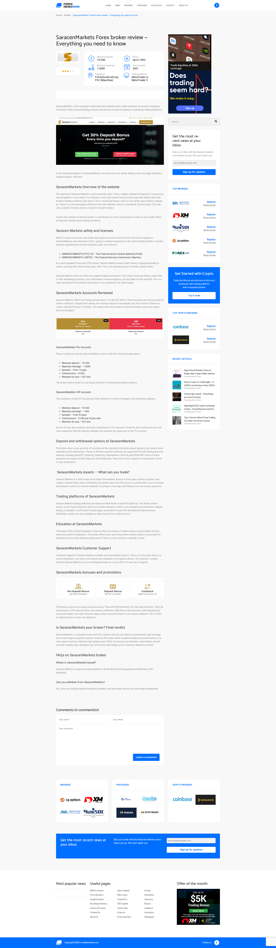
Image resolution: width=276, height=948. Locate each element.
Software (148, 908)
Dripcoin (121, 912)
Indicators (149, 912)
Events (147, 890)
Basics (147, 904)
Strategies (149, 917)
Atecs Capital (123, 890)
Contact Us (95, 912)
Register (211, 202)
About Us (183, 5)
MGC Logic (122, 895)
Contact (170, 5)
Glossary (148, 899)
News (117, 5)
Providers (142, 5)
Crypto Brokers (97, 899)
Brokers (128, 5)
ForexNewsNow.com (89, 942)
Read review (209, 205)
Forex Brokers (96, 895)
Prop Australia (124, 917)
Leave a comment (146, 757)
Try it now (194, 295)
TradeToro (122, 899)
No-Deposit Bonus (98, 904)
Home (108, 5)
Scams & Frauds (98, 908)
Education (156, 5)
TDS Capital (122, 904)
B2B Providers (97, 890)
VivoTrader (122, 908)
